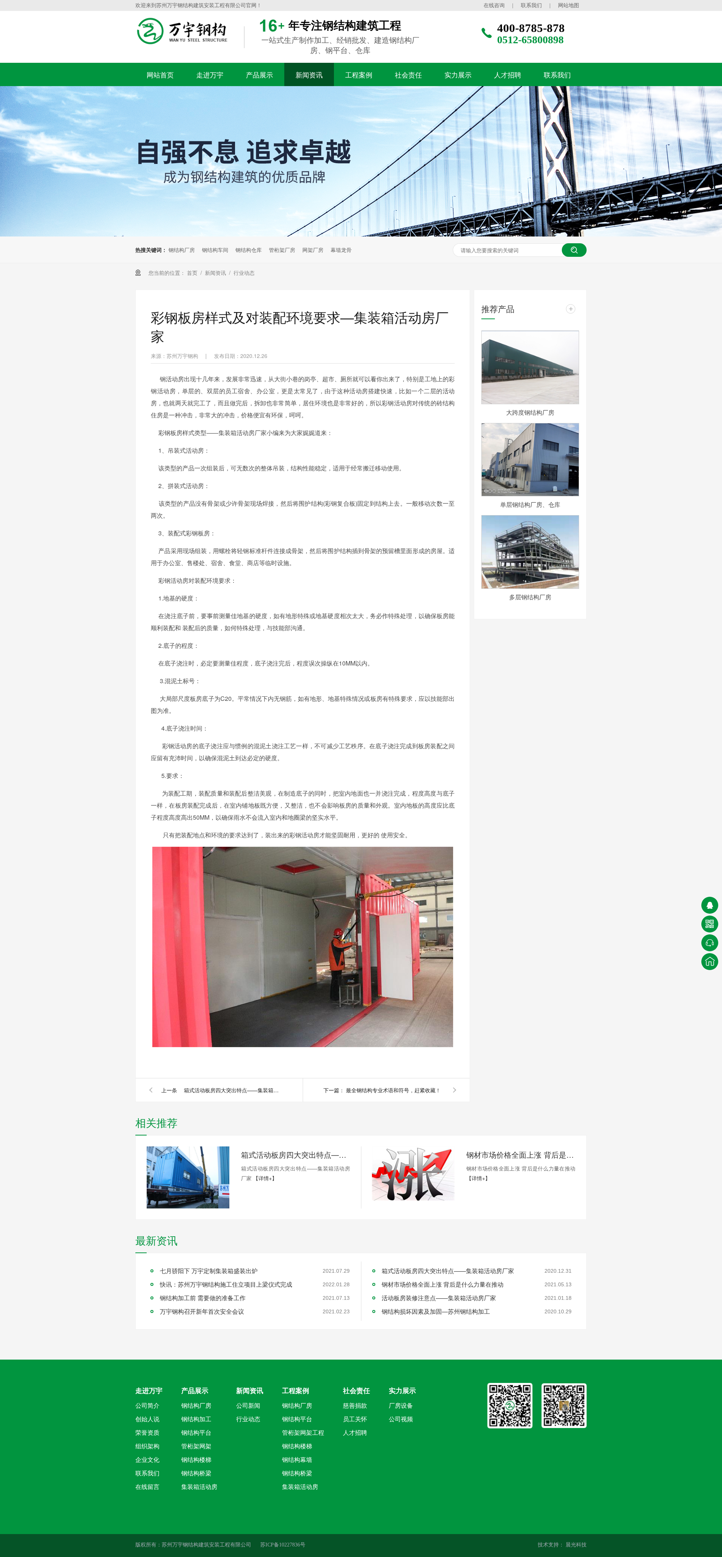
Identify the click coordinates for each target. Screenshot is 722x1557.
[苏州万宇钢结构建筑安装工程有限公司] (197, 31)
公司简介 (147, 1405)
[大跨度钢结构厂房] (530, 367)
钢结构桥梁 (196, 1473)
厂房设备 (401, 1405)
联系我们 (531, 5)
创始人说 (147, 1419)
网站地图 (568, 5)
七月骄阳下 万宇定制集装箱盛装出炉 (209, 1270)
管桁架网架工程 (303, 1433)
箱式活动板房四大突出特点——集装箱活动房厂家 (233, 1090)
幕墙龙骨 (341, 249)
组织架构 (147, 1446)
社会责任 (408, 74)
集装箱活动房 (199, 1487)
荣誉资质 (147, 1433)
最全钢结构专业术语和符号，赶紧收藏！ (393, 1090)
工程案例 (358, 74)
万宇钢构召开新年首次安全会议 (202, 1311)
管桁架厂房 (282, 249)
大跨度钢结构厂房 (530, 412)
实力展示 (458, 74)
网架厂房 (312, 249)
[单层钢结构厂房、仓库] (530, 459)
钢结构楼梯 (196, 1460)
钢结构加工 (196, 1419)
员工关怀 (355, 1419)
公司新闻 (248, 1405)
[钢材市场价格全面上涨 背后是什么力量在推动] (413, 1173)
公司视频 (401, 1419)
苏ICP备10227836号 (282, 1545)
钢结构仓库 (248, 249)
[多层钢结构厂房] (530, 551)
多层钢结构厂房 (530, 597)
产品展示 (259, 74)
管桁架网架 (196, 1446)
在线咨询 (494, 5)
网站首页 (160, 74)
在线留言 (147, 1487)
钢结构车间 (215, 249)
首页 (192, 272)
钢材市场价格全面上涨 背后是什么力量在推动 (520, 1154)
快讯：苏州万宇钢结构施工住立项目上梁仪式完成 (226, 1284)
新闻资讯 (309, 74)
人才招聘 (507, 74)
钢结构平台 (196, 1433)
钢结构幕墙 (297, 1460)
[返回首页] (709, 961)
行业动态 (244, 272)
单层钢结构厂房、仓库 (530, 504)
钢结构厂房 (181, 249)
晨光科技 (575, 1545)
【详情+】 (265, 1178)
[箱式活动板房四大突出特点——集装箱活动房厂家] (188, 1177)
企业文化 (147, 1460)
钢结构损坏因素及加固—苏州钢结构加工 (436, 1311)
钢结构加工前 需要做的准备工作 (203, 1297)
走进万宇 (209, 74)
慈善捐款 (355, 1405)
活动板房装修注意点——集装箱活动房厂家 (439, 1297)
